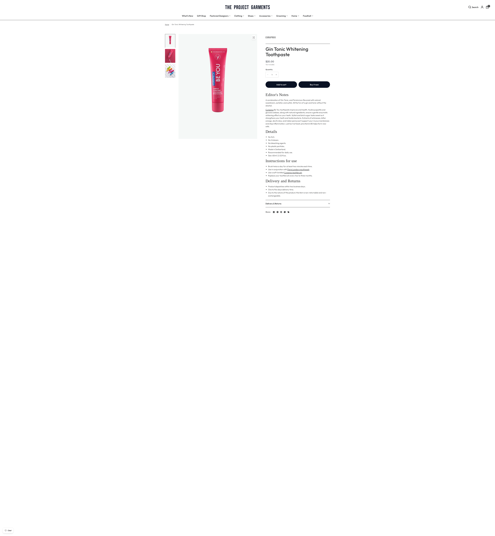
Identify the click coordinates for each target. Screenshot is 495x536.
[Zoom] (254, 37)
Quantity (269, 69)
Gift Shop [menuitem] (201, 15)
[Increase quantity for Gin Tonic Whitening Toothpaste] (276, 74)
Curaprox (271, 37)
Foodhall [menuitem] (307, 15)
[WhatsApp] (284, 212)
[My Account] (482, 7)
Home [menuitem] (294, 15)
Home (167, 24)
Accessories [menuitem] (264, 15)
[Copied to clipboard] (288, 212)
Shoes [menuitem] (250, 15)
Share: (268, 212)
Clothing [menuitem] (238, 15)
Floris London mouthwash (298, 169)
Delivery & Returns (273, 203)
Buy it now (314, 84)
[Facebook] (273, 212)
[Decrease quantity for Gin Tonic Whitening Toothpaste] (268, 74)
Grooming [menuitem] (281, 15)
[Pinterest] (281, 212)
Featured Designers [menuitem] (219, 15)
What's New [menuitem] (187, 15)
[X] (277, 212)
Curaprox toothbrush (293, 172)
